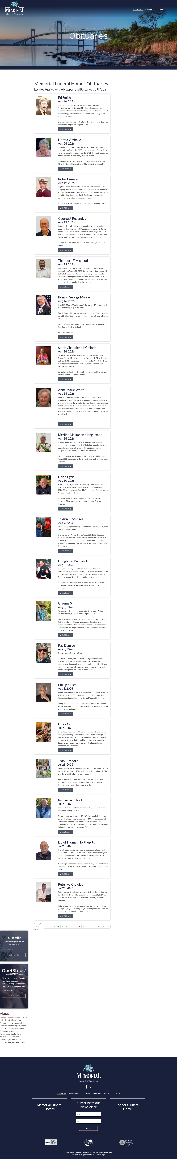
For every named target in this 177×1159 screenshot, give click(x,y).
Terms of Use (89, 1154)
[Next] (109, 927)
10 (88, 926)
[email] (90, 1087)
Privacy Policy (77, 1154)
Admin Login (100, 1154)
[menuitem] (138, 9)
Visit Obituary (65, 129)
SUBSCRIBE (14, 955)
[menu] (172, 9)
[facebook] (86, 1087)
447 (104, 926)
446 (98, 926)
